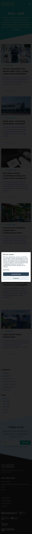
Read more (6, 269)
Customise (16, 278)
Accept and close (16, 274)
